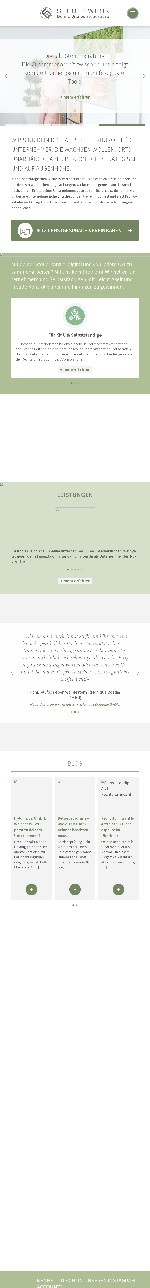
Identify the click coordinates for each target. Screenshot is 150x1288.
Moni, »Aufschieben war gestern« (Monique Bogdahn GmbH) (75, 704)
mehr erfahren (76, 97)
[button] (6, 76)
